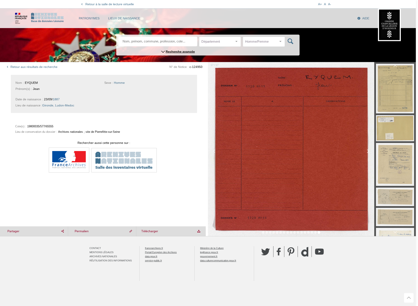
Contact (95, 248)
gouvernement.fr (208, 256)
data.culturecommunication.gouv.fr (218, 260)
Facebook (279, 251)
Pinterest (291, 251)
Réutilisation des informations (110, 260)
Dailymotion (304, 251)
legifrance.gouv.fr (209, 252)
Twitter (265, 251)
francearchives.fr (154, 248)
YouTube (319, 251)
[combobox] (221, 43)
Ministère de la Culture (212, 248)
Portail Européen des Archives (161, 252)
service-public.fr (153, 260)
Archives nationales (103, 256)
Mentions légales (101, 252)
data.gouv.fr (151, 256)
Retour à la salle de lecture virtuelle (109, 4)
